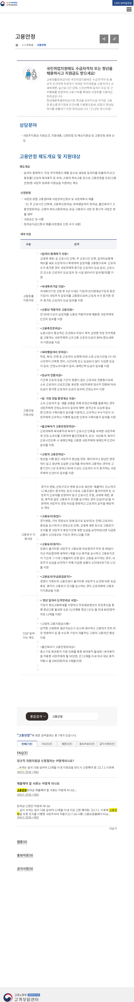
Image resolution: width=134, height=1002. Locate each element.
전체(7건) (26, 744)
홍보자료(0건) (87, 744)
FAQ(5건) (47, 744)
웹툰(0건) (67, 744)
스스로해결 (27, 45)
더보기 (113, 828)
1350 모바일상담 (123, 3)
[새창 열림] (104, 42)
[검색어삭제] (85, 716)
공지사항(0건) (107, 744)
